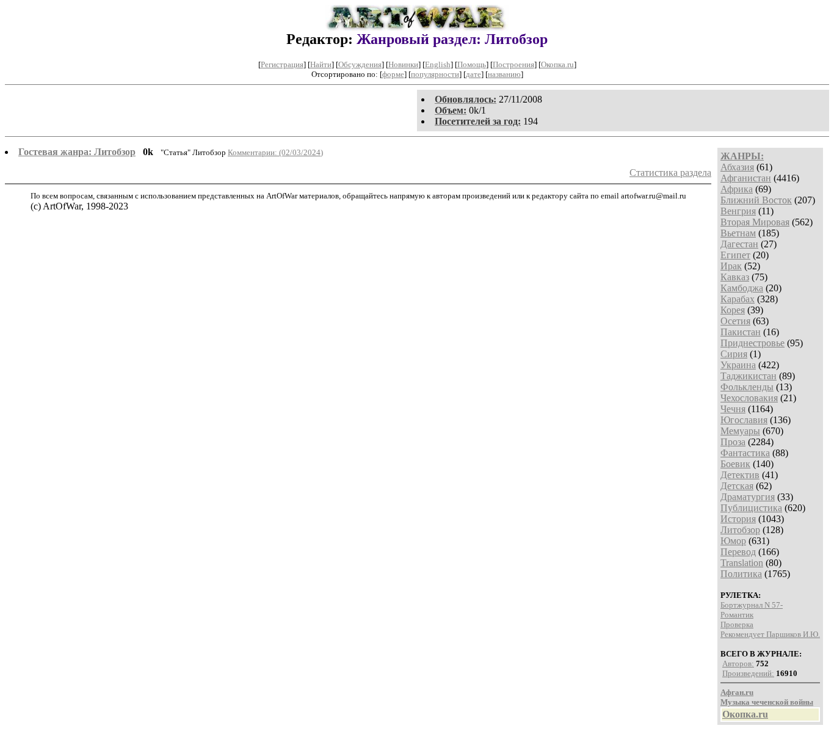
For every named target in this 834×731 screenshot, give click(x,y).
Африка (736, 189)
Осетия (735, 321)
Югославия (743, 420)
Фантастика (745, 453)
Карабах (737, 299)
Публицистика (751, 508)
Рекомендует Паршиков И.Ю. (770, 634)
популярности (435, 74)
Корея (732, 310)
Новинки (403, 64)
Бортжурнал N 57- (751, 604)
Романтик (736, 614)
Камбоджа (741, 288)
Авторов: (738, 663)
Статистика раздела (670, 172)
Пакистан (740, 332)
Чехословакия (749, 398)
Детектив (740, 475)
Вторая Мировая (754, 222)
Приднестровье (752, 343)
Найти (321, 64)
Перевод (738, 552)
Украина (738, 365)
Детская (736, 486)
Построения (513, 64)
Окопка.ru (557, 64)
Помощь (471, 64)
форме (393, 74)
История (738, 519)
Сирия (733, 354)
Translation (741, 563)
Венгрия (738, 211)
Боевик (735, 464)
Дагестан (739, 244)
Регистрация (282, 64)
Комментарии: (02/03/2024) (275, 152)
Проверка (736, 624)
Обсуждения (360, 64)
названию (504, 74)
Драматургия (747, 497)
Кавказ (734, 277)
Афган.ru (736, 692)
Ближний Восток (756, 200)
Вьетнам (738, 233)
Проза (732, 442)
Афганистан (745, 178)
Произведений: (748, 673)
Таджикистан (748, 376)
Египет (735, 255)
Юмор (733, 541)
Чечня (732, 409)
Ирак (731, 266)
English (438, 64)
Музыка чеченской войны (766, 702)
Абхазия (737, 167)
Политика (741, 574)
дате (473, 74)
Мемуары (740, 431)
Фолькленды (747, 387)
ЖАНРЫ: (742, 156)
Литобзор (740, 530)
